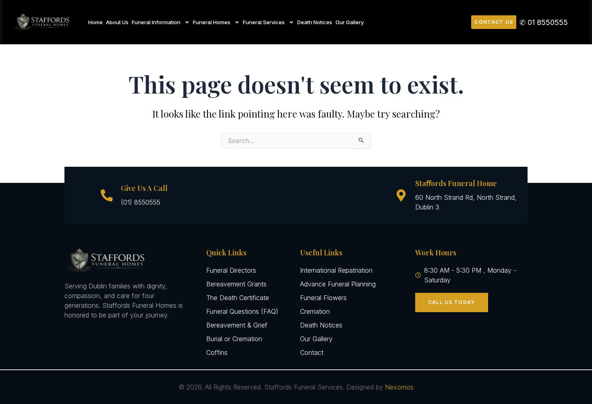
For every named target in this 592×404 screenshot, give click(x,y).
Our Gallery (349, 22)
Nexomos (399, 387)
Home (95, 22)
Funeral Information (156, 22)
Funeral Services (264, 22)
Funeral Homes (211, 22)
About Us (117, 22)
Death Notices (314, 22)
